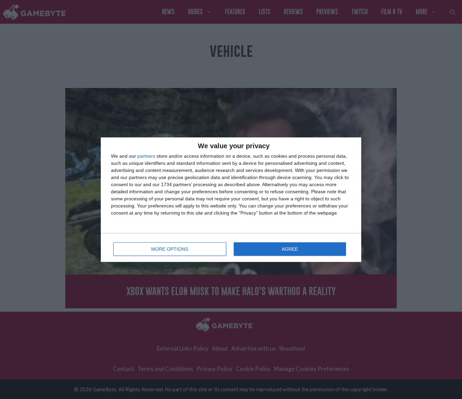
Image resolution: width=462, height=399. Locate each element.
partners (146, 156)
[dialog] (231, 199)
